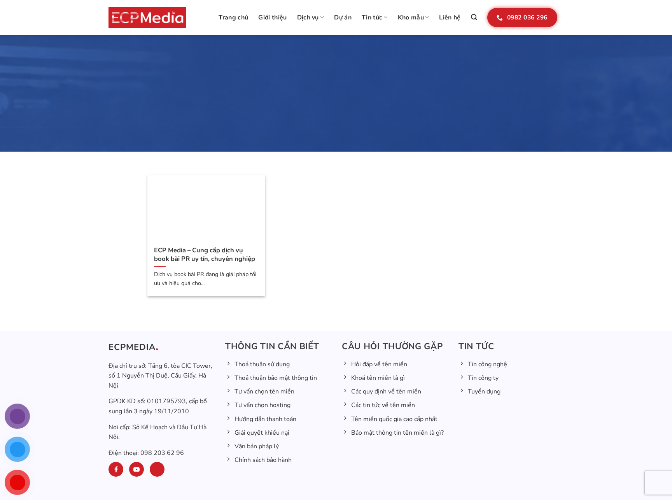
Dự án (343, 17)
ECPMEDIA (132, 347)
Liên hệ (449, 17)
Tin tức (372, 17)
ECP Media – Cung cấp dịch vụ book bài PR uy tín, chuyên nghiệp (204, 254)
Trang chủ (233, 17)
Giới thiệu (272, 17)
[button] (474, 17)
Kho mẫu (411, 17)
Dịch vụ (308, 17)
